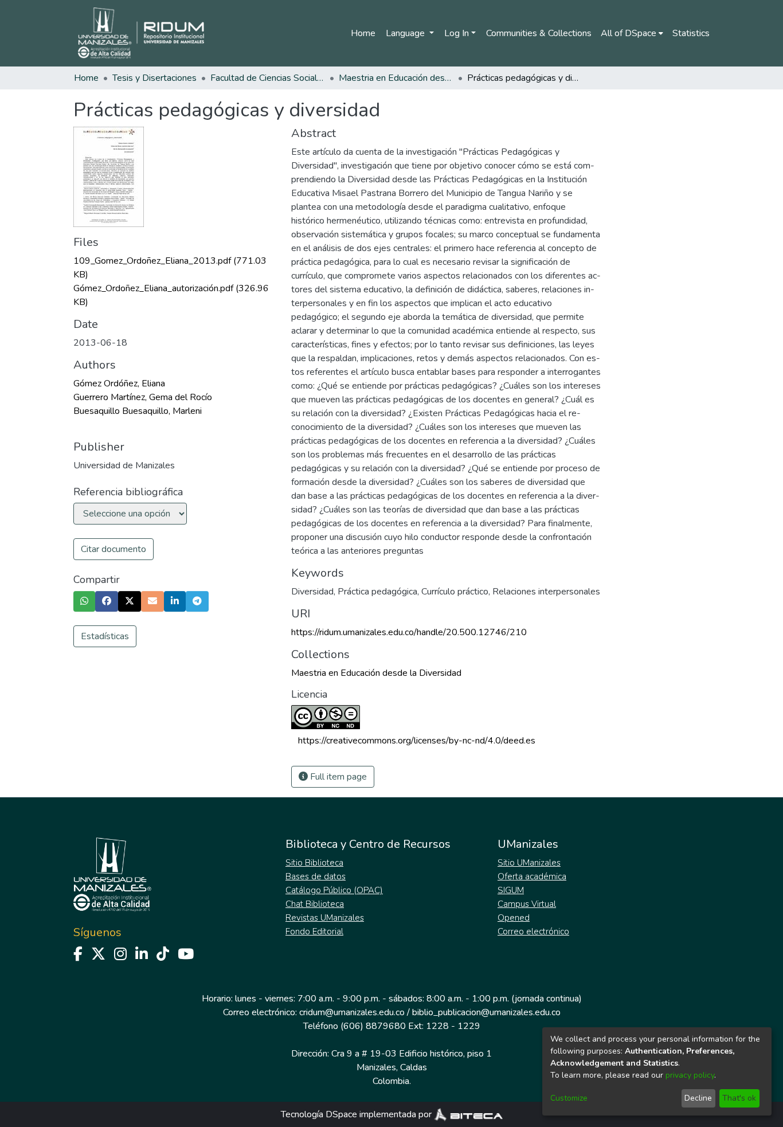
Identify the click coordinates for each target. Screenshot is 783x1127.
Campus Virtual (527, 904)
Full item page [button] (337, 776)
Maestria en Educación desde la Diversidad (396, 78)
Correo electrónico (533, 931)
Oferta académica (532, 876)
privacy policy (689, 1075)
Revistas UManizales (324, 917)
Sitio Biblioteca (314, 862)
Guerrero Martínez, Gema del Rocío (142, 397)
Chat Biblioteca (314, 904)
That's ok (739, 1098)
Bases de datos (315, 876)
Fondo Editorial (314, 931)
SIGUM (511, 890)
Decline (698, 1098)
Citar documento (113, 549)
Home (363, 33)
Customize (569, 1098)
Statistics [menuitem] (691, 33)
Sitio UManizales (529, 862)
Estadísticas (105, 636)
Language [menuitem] (406, 33)
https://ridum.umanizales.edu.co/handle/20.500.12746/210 (409, 632)
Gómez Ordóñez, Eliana (119, 383)
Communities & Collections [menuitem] (539, 33)
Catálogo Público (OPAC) (334, 890)
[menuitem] (632, 33)
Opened (514, 917)
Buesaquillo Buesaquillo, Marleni (137, 411)
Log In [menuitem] (456, 33)
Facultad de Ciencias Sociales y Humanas (267, 78)
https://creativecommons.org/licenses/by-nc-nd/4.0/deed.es (417, 740)
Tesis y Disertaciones (154, 78)
